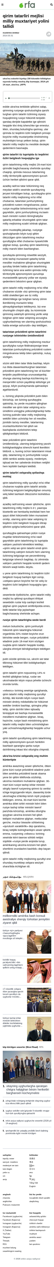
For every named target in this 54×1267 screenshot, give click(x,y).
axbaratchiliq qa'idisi (37, 1216)
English (32, 1186)
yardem (32, 1241)
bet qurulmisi (34, 1244)
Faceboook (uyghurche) (12, 1216)
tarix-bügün (7, 1169)
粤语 (31, 1162)
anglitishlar (7, 1201)
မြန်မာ (31, 1165)
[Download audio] (49, 98)
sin (4, 1176)
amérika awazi (35, 1237)
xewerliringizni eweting (12, 1251)
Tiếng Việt (33, 1183)
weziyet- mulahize (10, 1162)
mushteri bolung (9, 1248)
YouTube (6, 1234)
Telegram (6, 1237)
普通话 (32, 1158)
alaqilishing (34, 1201)
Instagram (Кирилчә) (11, 1227)
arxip (5, 1179)
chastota (6, 1198)
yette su (6, 1172)
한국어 (32, 1169)
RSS (5, 1244)
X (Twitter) (7, 1230)
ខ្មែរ (30, 1176)
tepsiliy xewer (8, 1158)
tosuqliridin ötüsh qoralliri (39, 1198)
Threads (6, 1241)
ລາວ (31, 1172)
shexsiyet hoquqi (36, 1220)
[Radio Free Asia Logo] (27, 4)
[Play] (6, 98)
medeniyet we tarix (10, 1165)
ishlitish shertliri (35, 1223)
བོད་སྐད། (32, 1179)
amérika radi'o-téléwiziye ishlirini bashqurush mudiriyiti (39, 1230)
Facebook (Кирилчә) (11, 1220)
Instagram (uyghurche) (12, 1223)
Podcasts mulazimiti (11, 1205)
